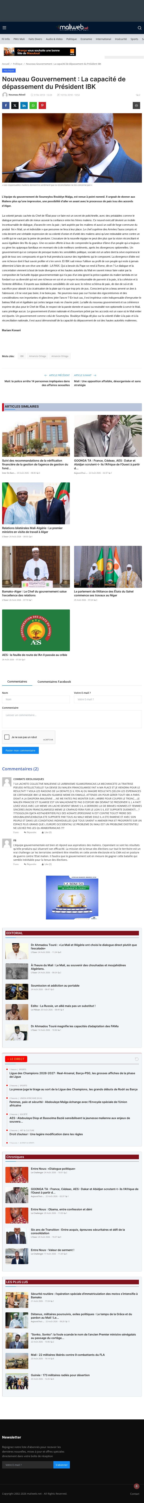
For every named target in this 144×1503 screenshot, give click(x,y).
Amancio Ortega (37, 356)
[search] (139, 28)
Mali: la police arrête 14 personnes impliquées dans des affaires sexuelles (37, 383)
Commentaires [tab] (17, 681)
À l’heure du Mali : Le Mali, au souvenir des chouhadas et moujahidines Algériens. (78, 966)
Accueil (5, 63)
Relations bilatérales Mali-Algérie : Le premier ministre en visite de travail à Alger (32, 530)
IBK (22, 356)
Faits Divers (35, 39)
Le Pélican (35, 1009)
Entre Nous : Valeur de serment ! (52, 1250)
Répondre (31, 832)
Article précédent (59, 375)
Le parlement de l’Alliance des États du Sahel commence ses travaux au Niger (103, 593)
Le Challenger (37, 1172)
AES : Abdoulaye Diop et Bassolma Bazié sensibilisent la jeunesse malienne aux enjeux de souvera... (69, 1119)
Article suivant (83, 375)
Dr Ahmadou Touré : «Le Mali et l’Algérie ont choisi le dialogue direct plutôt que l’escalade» (84, 946)
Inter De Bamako (9, 473)
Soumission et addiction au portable (55, 985)
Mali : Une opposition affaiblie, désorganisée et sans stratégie (107, 383)
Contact (134, 1493)
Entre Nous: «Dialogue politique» (53, 1168)
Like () (48, 832)
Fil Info (6, 39)
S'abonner (62, 1465)
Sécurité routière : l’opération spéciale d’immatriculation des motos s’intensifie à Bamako (84, 1295)
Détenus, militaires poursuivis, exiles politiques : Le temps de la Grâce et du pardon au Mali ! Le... (81, 1315)
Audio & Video (54, 39)
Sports (134, 39)
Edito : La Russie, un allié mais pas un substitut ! (63, 1006)
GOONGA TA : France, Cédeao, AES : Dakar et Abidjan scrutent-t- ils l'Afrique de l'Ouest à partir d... (107, 464)
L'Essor (5, 536)
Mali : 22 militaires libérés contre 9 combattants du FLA (68, 1355)
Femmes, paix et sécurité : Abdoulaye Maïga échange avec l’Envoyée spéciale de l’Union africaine (68, 1103)
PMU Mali (19, 39)
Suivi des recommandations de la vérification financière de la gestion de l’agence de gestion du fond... (35, 464)
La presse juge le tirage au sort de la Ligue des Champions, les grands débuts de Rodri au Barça (73, 1089)
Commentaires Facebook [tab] (54, 682)
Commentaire (10, 707)
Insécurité (121, 39)
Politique (71, 39)
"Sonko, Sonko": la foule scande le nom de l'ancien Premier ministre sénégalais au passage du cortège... (83, 1336)
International (103, 39)
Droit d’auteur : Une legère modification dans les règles (46, 1134)
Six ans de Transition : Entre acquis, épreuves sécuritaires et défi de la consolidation (78, 1231)
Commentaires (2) (20, 769)
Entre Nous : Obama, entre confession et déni (61, 1209)
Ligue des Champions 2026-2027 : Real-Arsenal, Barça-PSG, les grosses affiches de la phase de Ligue (72, 1074)
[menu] (4, 28)
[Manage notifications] (136, 1486)
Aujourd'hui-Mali (81, 473)
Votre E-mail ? (82, 692)
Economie (86, 39)
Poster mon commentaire (20, 750)
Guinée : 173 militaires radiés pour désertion (60, 1375)
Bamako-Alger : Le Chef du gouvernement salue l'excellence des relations (34, 593)
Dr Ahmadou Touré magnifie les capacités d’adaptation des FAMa (75, 1026)
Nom (5, 692)
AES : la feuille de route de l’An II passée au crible (34, 655)
